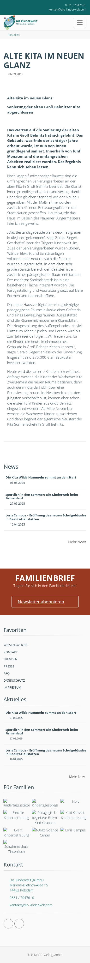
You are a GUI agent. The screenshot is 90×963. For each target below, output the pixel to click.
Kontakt (11, 652)
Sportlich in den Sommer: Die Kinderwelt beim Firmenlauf (42, 496)
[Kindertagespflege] (45, 803)
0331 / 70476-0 (75, 5)
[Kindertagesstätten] (16, 803)
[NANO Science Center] (45, 833)
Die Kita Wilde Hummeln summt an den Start (41, 477)
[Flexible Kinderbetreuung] (16, 815)
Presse (9, 666)
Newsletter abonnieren (41, 602)
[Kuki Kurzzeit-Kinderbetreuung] (73, 815)
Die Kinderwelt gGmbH (29, 885)
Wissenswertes (16, 645)
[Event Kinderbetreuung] (16, 833)
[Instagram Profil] (19, 923)
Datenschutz (14, 680)
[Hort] (73, 802)
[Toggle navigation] (79, 22)
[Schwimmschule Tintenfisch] (16, 847)
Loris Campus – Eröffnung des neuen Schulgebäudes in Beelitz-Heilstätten (46, 517)
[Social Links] (9, 5)
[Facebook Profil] (8, 923)
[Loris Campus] (73, 831)
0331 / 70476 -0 (22, 897)
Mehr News (77, 541)
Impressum (12, 687)
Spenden (11, 659)
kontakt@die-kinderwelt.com (67, 9)
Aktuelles (14, 35)
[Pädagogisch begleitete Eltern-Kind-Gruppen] (45, 817)
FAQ (7, 673)
